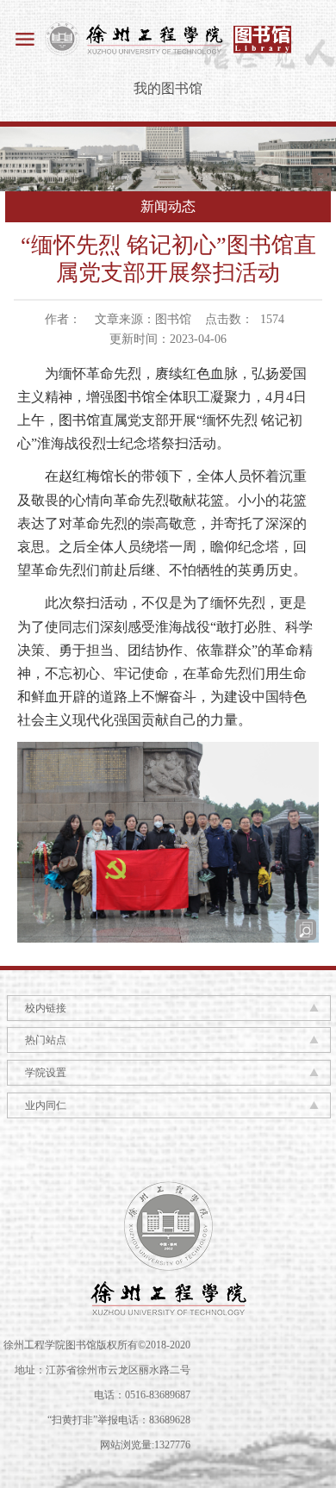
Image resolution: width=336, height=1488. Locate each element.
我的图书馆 (168, 88)
